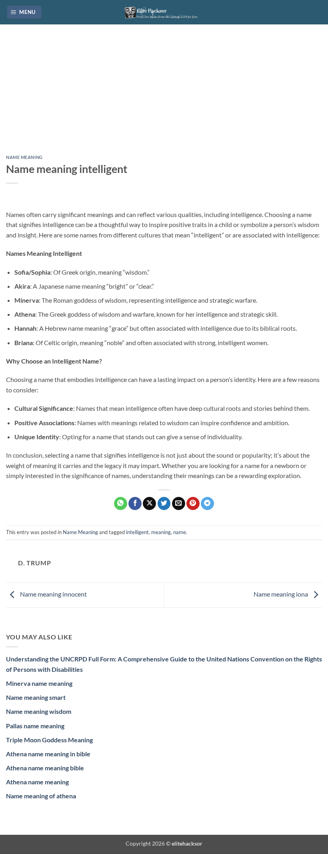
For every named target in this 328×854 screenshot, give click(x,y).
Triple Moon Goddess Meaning (49, 739)
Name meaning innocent (53, 594)
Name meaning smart (36, 697)
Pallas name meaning (35, 725)
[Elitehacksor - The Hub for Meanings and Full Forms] (164, 12)
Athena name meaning (37, 782)
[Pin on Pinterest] (193, 503)
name (179, 532)
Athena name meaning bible (45, 768)
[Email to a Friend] (178, 503)
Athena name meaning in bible (48, 754)
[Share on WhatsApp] (120, 503)
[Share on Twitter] (164, 503)
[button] (24, 12)
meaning (161, 532)
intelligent (137, 532)
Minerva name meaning (39, 683)
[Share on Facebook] (135, 503)
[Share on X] (149, 503)
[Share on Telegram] (207, 503)
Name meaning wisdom (38, 711)
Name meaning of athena (41, 796)
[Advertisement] (164, 96)
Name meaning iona (281, 594)
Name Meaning (24, 157)
